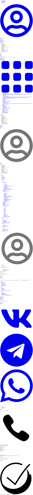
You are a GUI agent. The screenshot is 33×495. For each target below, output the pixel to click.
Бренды (2, 231)
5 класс (5, 211)
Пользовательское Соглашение (5, 294)
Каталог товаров (3, 283)
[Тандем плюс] (2, 126)
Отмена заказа (4, 221)
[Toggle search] (1, 128)
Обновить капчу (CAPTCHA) (3, 458)
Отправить (2, 460)
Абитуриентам (5, 214)
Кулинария (5, 195)
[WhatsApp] (16, 404)
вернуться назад (3, 282)
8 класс (5, 213)
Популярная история (6, 198)
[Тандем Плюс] (2, 38)
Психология (4, 203)
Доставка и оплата (5, 220)
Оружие (5, 197)
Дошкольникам (5, 215)
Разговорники (5, 187)
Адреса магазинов (5, 225)
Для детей (5, 185)
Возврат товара (3, 293)
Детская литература (6, 193)
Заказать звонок (2, 41)
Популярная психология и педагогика (8, 199)
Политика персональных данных (6, 222)
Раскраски (4, 204)
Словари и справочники (6, 188)
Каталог (2, 180)
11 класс (5, 209)
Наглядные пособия (6, 186)
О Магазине (3, 223)
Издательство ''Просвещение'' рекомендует (6, 290)
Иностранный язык (5, 182)
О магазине (3, 288)
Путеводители (5, 200)
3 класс (5, 210)
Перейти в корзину (2, 60)
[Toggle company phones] (1, 127)
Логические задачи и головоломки (8, 196)
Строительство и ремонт (7, 201)
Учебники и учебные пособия (7, 189)
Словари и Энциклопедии (6, 205)
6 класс (5, 212)
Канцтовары (4, 190)
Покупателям (3, 226)
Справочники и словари (6, 216)
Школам (4, 229)
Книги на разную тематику (6, 191)
